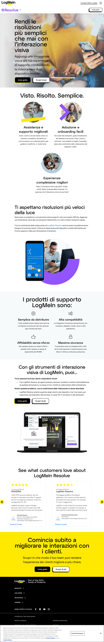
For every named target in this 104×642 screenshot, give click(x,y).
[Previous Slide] (2, 502)
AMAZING (16, 491)
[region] (52, 633)
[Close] (101, 633)
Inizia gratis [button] (22, 80)
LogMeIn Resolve (55, 225)
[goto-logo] (52, 581)
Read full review (16, 524)
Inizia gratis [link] (95, 10)
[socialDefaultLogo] (35, 609)
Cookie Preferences (77, 633)
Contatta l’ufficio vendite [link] (89, 3)
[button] (19, 588)
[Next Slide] (102, 502)
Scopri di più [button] (41, 80)
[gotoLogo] (8, 3)
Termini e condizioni (20, 620)
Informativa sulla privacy (60, 620)
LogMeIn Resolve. (64, 491)
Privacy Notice (50, 638)
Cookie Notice (7, 640)
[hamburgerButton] (100, 3)
